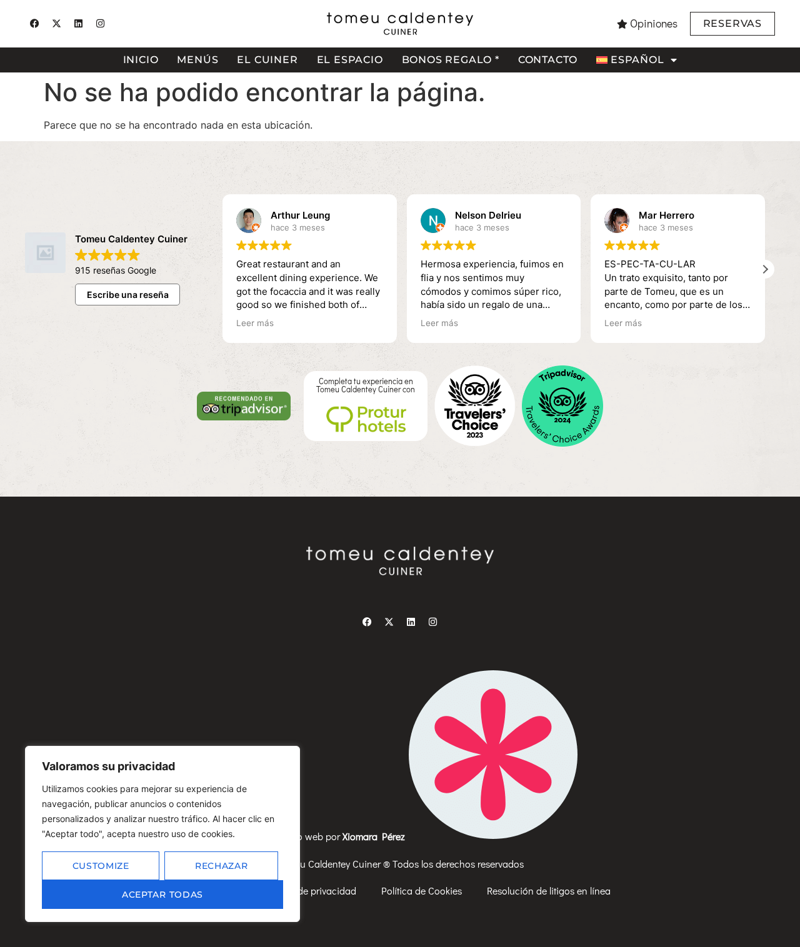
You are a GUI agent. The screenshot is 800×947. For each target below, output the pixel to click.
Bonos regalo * (450, 60)
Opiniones (654, 23)
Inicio (141, 60)
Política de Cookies (421, 890)
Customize (100, 865)
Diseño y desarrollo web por (315, 836)
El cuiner (267, 60)
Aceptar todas (162, 894)
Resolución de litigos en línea (549, 890)
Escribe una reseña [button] (128, 294)
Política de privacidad (310, 890)
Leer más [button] (255, 323)
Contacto (548, 60)
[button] (765, 269)
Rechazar (221, 865)
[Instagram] (100, 23)
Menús (197, 60)
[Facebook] (34, 23)
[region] (162, 834)
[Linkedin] (78, 23)
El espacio (350, 60)
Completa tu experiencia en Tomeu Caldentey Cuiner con (365, 385)
